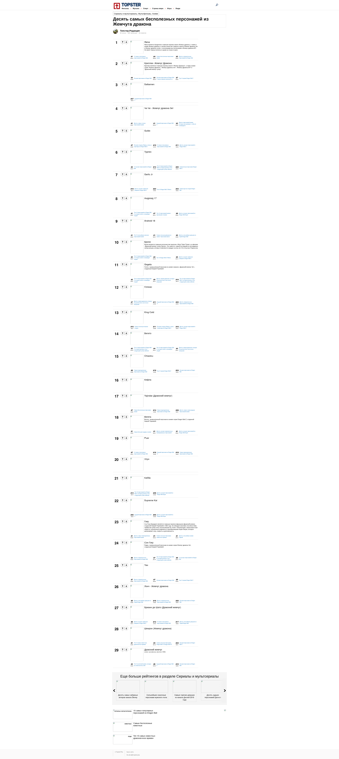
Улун (146, 458)
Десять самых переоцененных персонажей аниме (142, 536)
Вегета (147, 416)
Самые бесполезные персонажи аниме (165, 57)
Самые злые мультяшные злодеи (141, 327)
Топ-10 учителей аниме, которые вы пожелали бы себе (142, 664)
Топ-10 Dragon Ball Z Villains (164, 189)
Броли (147, 241)
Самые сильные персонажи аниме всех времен (164, 536)
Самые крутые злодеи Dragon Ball (187, 189)
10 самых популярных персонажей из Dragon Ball (141, 57)
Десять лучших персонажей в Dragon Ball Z (187, 145)
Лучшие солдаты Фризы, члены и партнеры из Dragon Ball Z (142, 145)
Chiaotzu (148, 355)
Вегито (147, 333)
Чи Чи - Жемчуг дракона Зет (158, 108)
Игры (169, 8)
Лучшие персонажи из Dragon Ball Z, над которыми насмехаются (165, 78)
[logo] (126, 5)
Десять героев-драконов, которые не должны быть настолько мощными (165, 280)
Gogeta (148, 264)
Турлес (148, 151)
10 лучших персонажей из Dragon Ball (142, 167)
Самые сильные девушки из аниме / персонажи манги (164, 235)
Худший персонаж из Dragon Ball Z (142, 99)
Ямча (147, 41)
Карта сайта (130, 752)
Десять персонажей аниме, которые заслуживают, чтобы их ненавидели (187, 124)
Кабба (147, 477)
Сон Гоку (148, 542)
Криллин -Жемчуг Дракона (158, 63)
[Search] (217, 5)
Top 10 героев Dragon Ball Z (186, 78)
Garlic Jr (148, 174)
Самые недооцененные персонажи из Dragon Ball (140, 371)
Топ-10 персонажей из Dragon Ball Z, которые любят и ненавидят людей (142, 214)
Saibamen (149, 84)
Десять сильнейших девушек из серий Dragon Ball (187, 235)
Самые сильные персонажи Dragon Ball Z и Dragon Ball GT (164, 643)
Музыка (136, 8)
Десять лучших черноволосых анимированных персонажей (165, 432)
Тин (146, 565)
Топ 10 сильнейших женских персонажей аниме (141, 235)
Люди (178, 8)
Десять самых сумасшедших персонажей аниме (187, 410)
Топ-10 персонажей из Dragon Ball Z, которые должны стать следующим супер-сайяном (164, 167)
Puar (146, 437)
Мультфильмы (144, 13)
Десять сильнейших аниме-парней (186, 536)
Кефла (147, 379)
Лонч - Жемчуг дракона (156, 586)
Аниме (155, 13)
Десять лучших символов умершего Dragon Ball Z (141, 189)
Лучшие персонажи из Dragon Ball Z (187, 643)
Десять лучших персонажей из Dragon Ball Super (187, 214)
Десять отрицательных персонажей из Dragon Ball (186, 57)
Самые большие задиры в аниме (142, 432)
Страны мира (157, 8)
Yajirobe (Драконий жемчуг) (158, 395)
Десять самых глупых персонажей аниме (140, 124)
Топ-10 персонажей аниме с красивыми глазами (164, 214)
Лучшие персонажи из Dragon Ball (143, 78)
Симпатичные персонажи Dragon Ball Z (188, 167)
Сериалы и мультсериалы (125, 13)
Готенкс (148, 286)
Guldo (147, 130)
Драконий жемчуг (153, 649)
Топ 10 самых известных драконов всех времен (140, 643)
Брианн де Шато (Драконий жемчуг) (162, 607)
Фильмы (125, 8)
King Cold (149, 312)
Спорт (145, 8)
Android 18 (149, 220)
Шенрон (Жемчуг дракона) (158, 628)
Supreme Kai (150, 500)
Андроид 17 (150, 198)
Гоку (146, 521)
